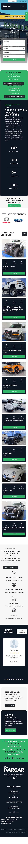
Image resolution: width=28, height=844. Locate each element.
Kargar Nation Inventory (13, 83)
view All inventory (10, 567)
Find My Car (10, 705)
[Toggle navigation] (23, 6)
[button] (4, 679)
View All (24, 234)
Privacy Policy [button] (14, 832)
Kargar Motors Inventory (14, 96)
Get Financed (10, 730)
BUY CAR (14, 273)
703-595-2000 (23, 2)
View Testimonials (21, 631)
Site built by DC (23, 832)
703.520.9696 (15, 93)
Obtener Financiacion (14, 205)
